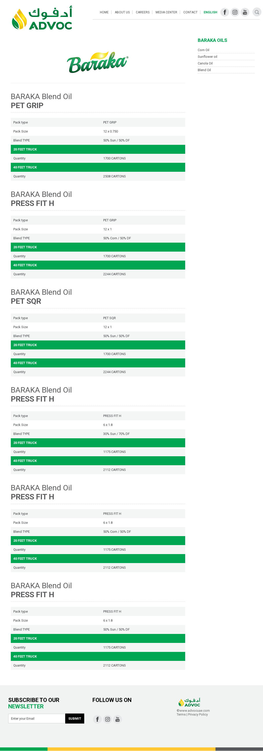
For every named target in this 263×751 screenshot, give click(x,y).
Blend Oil (204, 70)
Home (104, 12)
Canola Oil (205, 63)
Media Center (166, 12)
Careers (142, 12)
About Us (122, 12)
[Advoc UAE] (41, 18)
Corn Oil (203, 50)
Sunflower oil (207, 57)
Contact (190, 12)
